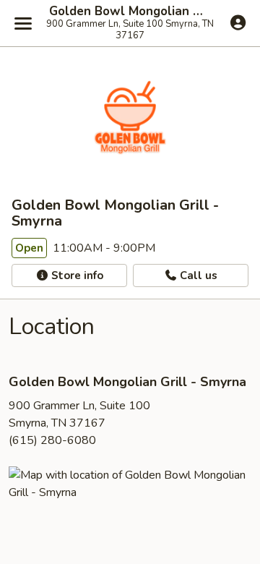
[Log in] (238, 22)
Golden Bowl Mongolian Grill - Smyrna (130, 11)
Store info (75, 275)
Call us (197, 275)
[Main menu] (23, 23)
